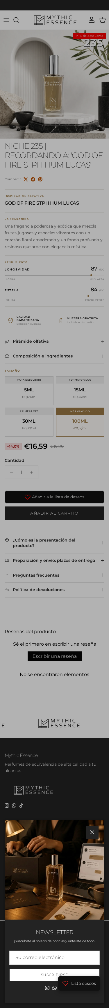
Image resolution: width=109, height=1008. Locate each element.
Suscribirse (54, 975)
